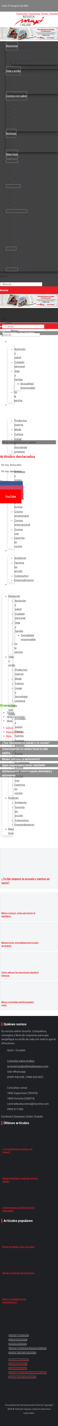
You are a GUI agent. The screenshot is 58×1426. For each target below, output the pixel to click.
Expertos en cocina (23, 129)
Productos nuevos (23, 75)
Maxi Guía (12, 154)
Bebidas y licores (22, 112)
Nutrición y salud (22, 50)
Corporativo (19, 145)
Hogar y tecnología (23, 87)
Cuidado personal (22, 54)
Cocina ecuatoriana (23, 116)
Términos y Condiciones (19, 1335)
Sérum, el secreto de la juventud (18, 1273)
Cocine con (18, 125)
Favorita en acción (23, 141)
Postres (16, 108)
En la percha (19, 181)
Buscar (3, 276)
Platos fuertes (20, 104)
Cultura (16, 83)
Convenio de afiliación (17, 1344)
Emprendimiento (22, 150)
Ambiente (18, 137)
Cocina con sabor (16, 95)
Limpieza (17, 206)
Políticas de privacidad (18, 1340)
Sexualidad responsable (32, 62)
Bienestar (12, 45)
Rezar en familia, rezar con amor (18, 1247)
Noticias (11, 133)
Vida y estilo (13, 70)
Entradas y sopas (22, 100)
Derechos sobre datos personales (22, 1353)
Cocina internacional (24, 120)
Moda (15, 79)
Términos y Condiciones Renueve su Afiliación (27, 1348)
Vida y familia (20, 58)
